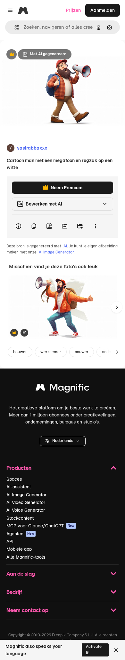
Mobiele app (19, 549)
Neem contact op (27, 610)
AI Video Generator (25, 502)
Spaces (14, 479)
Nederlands (62, 440)
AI (65, 246)
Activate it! (94, 649)
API (9, 541)
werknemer (50, 351)
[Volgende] (116, 307)
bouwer (20, 351)
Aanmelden (102, 10)
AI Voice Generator (25, 510)
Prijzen (73, 10)
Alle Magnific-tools (25, 557)
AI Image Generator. (56, 252)
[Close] (116, 650)
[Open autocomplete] (14, 27)
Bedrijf (14, 591)
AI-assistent (18, 487)
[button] (63, 441)
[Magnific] (62, 389)
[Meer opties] (95, 226)
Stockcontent (20, 518)
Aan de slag (20, 573)
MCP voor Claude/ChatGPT (40, 526)
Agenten (20, 534)
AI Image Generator (26, 495)
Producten (18, 467)
